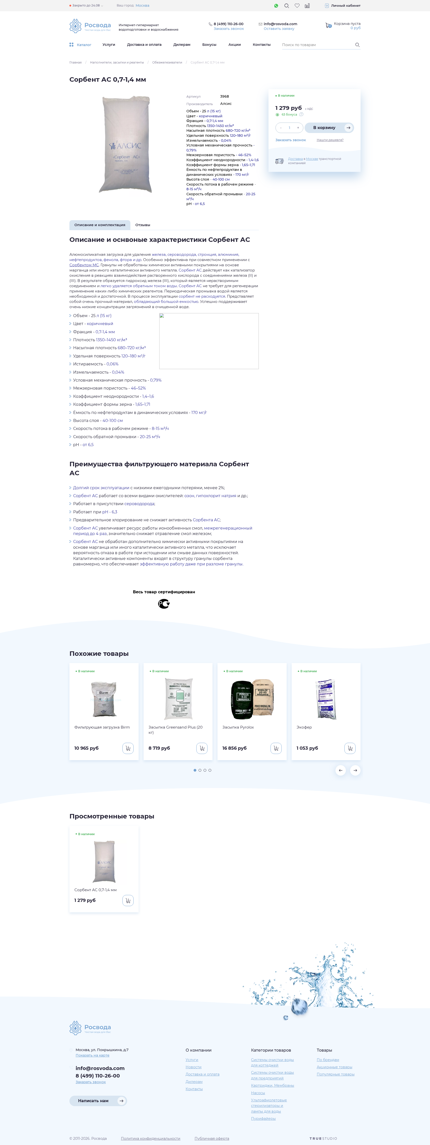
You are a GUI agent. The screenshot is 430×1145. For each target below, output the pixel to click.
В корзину (324, 127)
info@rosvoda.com (280, 24)
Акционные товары (334, 1067)
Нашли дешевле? (330, 140)
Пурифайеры (263, 1118)
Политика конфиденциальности (150, 1138)
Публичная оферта (212, 1138)
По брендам (328, 1060)
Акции (234, 44)
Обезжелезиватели (167, 62)
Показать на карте (92, 1055)
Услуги (109, 44)
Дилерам (181, 44)
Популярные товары (336, 1074)
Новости (194, 1067)
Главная (75, 62)
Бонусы (209, 44)
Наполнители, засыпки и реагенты (117, 62)
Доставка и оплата (144, 44)
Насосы (258, 1093)
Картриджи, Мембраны (272, 1085)
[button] (195, 770)
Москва (142, 5)
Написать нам (93, 1100)
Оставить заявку (279, 29)
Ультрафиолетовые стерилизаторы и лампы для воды (269, 1106)
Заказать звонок (229, 29)
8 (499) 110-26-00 (98, 1076)
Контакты (262, 44)
